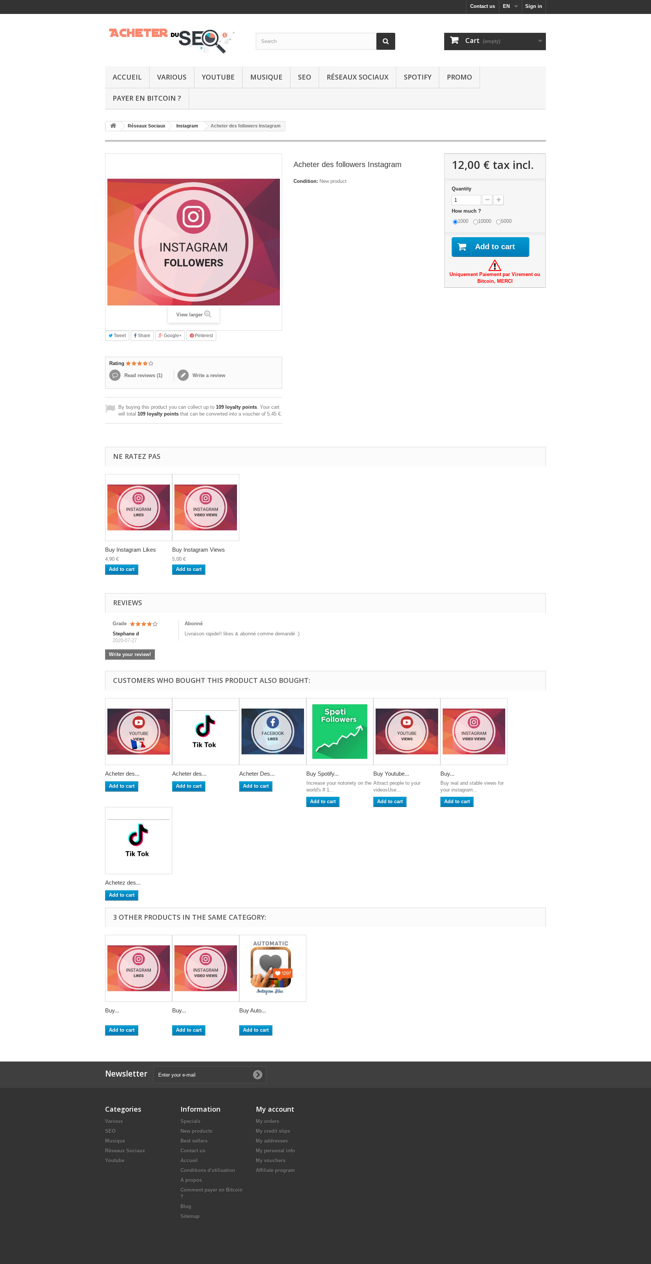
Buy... (447, 773)
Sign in (533, 6)
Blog (185, 1206)
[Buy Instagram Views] (205, 507)
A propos (191, 1180)
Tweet (119, 335)
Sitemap (190, 1216)
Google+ (172, 335)
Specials (190, 1121)
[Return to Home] (113, 126)
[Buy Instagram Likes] (138, 507)
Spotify (417, 76)
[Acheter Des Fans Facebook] (272, 731)
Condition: (305, 181)
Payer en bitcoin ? (147, 98)
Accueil (127, 76)
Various (171, 76)
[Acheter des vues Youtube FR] (138, 731)
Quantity (461, 189)
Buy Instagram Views (198, 549)
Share (143, 335)
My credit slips (273, 1131)
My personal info (275, 1151)
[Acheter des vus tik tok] (205, 731)
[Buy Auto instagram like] (272, 968)
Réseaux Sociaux (357, 76)
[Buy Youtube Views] (406, 731)
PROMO (459, 76)
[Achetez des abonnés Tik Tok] (138, 840)
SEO (304, 76)
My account (275, 1109)
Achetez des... (123, 882)
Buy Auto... (252, 1010)
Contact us (482, 6)
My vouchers (271, 1160)
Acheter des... (122, 773)
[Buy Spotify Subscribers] (339, 731)
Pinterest (203, 335)
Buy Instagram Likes (130, 549)
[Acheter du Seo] (175, 38)
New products (196, 1131)
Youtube (218, 76)
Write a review (208, 375)
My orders (267, 1121)
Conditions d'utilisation (207, 1170)
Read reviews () (142, 375)
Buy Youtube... (391, 773)
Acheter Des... (257, 773)
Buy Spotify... (322, 773)
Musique (266, 76)
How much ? (467, 211)
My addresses (272, 1141)
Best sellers (194, 1141)
